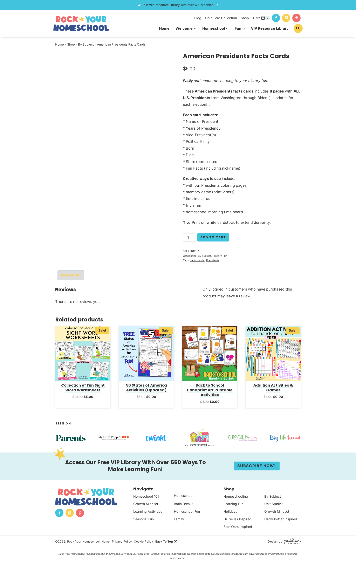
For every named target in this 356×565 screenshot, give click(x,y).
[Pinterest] (296, 18)
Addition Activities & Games (273, 388)
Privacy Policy (122, 541)
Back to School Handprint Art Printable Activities (210, 390)
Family (179, 519)
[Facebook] (276, 18)
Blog (197, 18)
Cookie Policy (143, 541)
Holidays (230, 511)
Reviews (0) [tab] (71, 275)
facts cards (197, 260)
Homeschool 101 (146, 496)
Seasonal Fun (143, 519)
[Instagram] (286, 18)
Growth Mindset (145, 504)
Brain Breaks (183, 504)
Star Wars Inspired (238, 527)
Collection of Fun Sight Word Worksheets (83, 388)
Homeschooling (236, 496)
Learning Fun (233, 504)
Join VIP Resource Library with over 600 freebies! (178, 5)
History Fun (220, 255)
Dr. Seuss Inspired (237, 519)
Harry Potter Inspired (280, 519)
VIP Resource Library (270, 28)
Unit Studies (273, 504)
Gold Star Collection (221, 18)
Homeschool (183, 495)
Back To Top (164, 541)
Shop (245, 18)
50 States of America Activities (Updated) (146, 388)
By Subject (86, 44)
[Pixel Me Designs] (291, 541)
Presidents (212, 260)
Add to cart (213, 237)
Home (164, 28)
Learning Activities (147, 511)
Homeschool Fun (187, 511)
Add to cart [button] (83, 402)
